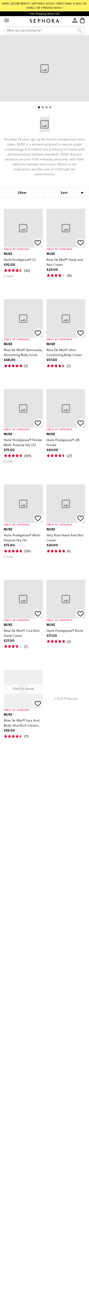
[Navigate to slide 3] (46, 107)
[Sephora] (44, 21)
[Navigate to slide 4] (50, 107)
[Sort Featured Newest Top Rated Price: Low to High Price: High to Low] (67, 193)
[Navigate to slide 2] (43, 107)
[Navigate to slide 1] (39, 107)
